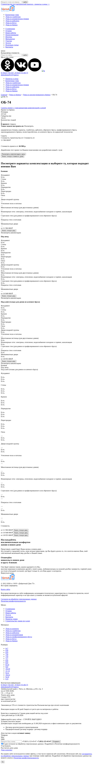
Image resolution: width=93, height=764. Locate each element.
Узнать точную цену (8, 230)
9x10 (7, 677)
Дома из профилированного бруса (18, 637)
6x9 (6, 653)
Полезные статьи (12, 45)
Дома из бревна (11, 25)
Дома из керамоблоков (14, 635)
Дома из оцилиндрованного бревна (36, 95)
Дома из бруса (10, 23)
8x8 (6, 661)
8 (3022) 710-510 (7, 73)
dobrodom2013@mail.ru (10, 75)
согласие (11, 744)
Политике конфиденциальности (67, 744)
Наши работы (10, 33)
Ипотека (8, 37)
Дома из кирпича (12, 629)
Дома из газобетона (13, 17)
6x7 (6, 648)
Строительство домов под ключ (17, 621)
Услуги (8, 43)
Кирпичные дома (12, 15)
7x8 (6, 655)
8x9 (6, 663)
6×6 (6, 679)
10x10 (7, 669)
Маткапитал (10, 39)
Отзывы (8, 31)
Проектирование (11, 35)
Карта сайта (5, 589)
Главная (4, 95)
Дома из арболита (12, 21)
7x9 (6, 657)
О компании (10, 29)
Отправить (56, 741)
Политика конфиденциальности (13, 601)
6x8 (6, 651)
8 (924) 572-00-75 (21, 73)
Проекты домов (11, 619)
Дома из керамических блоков (17, 19)
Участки (8, 41)
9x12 (7, 673)
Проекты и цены (11, 79)
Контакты (9, 47)
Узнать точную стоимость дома (12, 156)
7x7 (6, 659)
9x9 (6, 667)
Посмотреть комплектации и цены (13, 154)
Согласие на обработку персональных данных (19, 599)
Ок (3, 762)
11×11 (7, 671)
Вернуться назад (7, 573)
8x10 (7, 665)
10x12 (7, 675)
